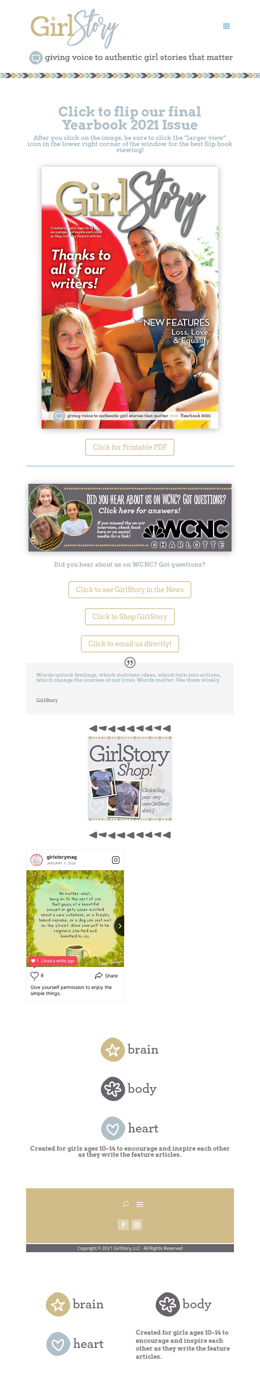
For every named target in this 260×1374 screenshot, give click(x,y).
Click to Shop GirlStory (129, 617)
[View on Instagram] (116, 860)
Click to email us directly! (130, 644)
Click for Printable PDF (130, 447)
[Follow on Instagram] (136, 1224)
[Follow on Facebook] (123, 1224)
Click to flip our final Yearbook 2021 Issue (129, 118)
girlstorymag (62, 857)
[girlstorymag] (36, 860)
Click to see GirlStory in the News (130, 590)
